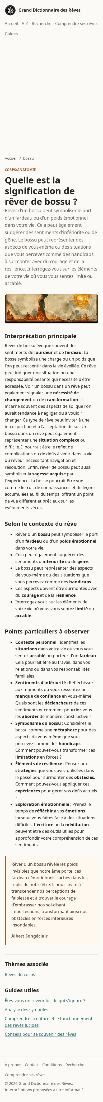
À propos (13, 1064)
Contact (32, 1064)
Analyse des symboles (26, 1010)
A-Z (25, 23)
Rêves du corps (20, 974)
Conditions (52, 1064)
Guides (11, 34)
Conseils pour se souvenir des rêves (40, 1034)
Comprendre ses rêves (76, 23)
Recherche (42, 23)
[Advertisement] (51, 96)
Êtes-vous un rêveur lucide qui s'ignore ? (45, 1001)
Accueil (11, 23)
